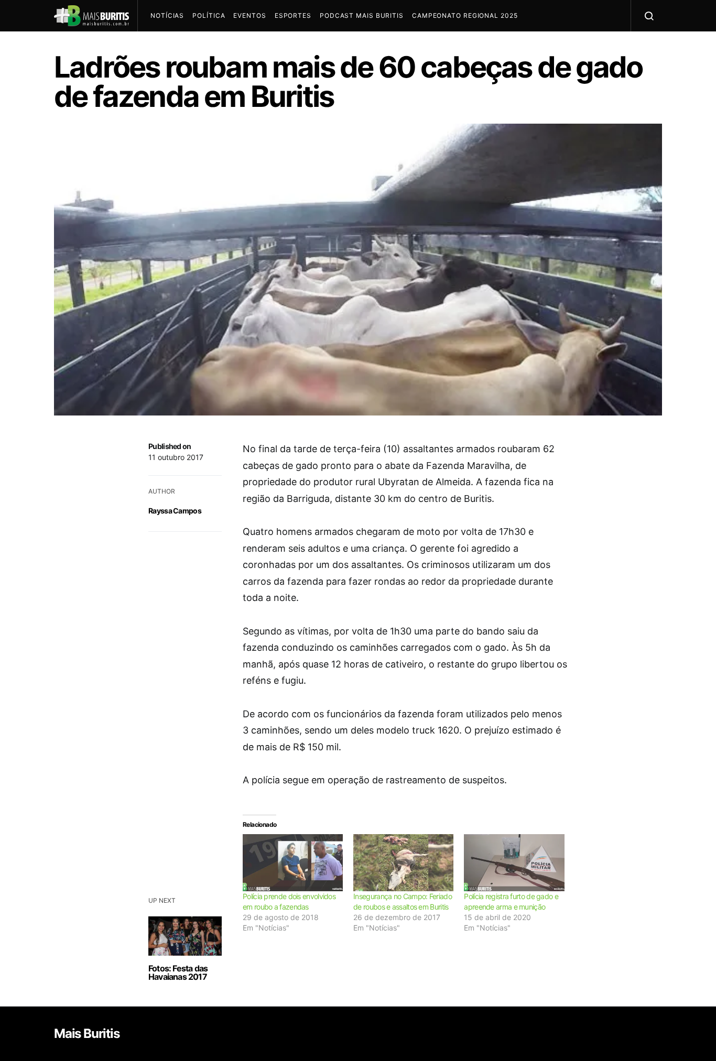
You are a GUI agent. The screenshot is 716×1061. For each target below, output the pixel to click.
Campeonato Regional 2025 (465, 15)
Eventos (249, 15)
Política (208, 15)
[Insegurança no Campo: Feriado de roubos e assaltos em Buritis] (403, 862)
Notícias (167, 15)
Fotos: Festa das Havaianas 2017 (178, 972)
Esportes (293, 15)
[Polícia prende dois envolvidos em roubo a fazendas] (293, 862)
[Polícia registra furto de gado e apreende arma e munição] (514, 862)
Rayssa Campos (174, 510)
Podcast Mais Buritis (362, 15)
